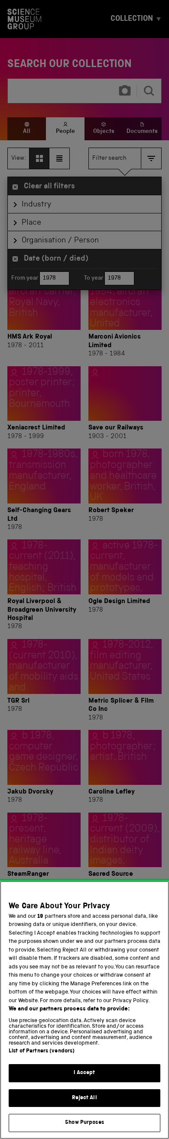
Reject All (84, 1098)
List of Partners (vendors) (42, 1051)
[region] (84, 1010)
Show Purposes (84, 1123)
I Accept (84, 1073)
